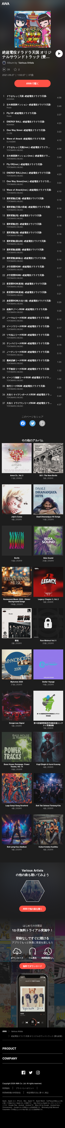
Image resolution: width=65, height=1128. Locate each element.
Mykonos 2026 (16, 681)
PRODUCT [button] (9, 1048)
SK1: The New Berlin (48, 475)
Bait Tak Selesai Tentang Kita (48, 805)
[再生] (59, 53)
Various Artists (26, 62)
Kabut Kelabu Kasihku (48, 846)
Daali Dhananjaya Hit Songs (48, 516)
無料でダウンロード (32, 966)
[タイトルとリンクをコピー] (42, 423)
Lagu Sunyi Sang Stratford (16, 805)
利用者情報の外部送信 (11, 1092)
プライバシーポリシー (25, 1088)
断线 (17, 640)
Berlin (16, 558)
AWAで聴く (32, 83)
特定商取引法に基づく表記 (38, 1092)
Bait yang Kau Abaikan (17, 846)
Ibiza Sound (48, 558)
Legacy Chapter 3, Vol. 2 (48, 599)
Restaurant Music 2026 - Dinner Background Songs (16, 600)
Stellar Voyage (48, 681)
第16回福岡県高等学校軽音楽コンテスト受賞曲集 (48, 724)
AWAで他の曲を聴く (32, 908)
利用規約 (6, 1088)
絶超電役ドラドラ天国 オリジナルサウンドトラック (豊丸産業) (36, 1036)
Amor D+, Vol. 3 (16, 475)
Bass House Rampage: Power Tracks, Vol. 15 (17, 765)
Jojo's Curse (16, 516)
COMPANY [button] (9, 1058)
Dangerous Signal (16, 723)
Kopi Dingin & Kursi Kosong (48, 764)
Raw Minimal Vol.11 (48, 640)
